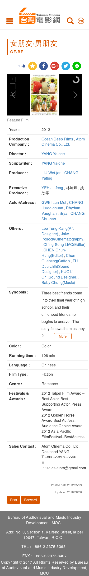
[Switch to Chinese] (81, 19)
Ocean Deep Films (57, 139)
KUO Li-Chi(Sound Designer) (59, 274)
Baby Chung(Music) (58, 282)
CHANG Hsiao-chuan (62, 205)
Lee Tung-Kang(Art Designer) (58, 231)
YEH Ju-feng (52, 187)
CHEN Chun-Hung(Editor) (54, 252)
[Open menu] (9, 21)
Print (13, 499)
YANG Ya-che (53, 153)
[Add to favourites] (33, 66)
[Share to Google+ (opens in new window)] (55, 66)
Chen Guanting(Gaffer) (58, 258)
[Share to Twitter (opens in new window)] (66, 66)
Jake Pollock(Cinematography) (63, 236)
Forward (30, 499)
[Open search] (70, 21)
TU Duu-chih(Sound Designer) (60, 266)
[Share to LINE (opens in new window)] (77, 66)
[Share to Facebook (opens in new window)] (43, 66)
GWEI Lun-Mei (54, 202)
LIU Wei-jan (51, 172)
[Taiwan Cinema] (38, 15)
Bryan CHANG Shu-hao (63, 216)
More (63, 336)
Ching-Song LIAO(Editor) (64, 244)
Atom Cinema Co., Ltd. (63, 141)
